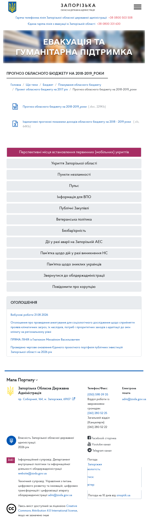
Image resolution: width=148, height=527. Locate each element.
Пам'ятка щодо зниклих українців (74, 264)
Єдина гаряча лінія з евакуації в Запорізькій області (61, 24)
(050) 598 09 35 (97, 394)
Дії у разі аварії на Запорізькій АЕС (74, 242)
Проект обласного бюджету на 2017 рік (41, 89)
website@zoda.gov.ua (32, 473)
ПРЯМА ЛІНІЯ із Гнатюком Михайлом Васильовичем (45, 339)
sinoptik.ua (123, 495)
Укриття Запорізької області (74, 163)
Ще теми (32, 84)
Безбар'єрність (74, 231)
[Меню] (137, 7)
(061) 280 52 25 (97, 413)
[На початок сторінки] (74, 520)
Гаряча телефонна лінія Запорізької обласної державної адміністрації (61, 17)
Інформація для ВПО (74, 197)
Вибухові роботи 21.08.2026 (29, 315)
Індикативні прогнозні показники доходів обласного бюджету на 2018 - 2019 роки (77, 121)
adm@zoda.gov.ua (134, 399)
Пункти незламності (74, 175)
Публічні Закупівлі (74, 208)
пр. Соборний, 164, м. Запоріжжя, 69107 (44, 399)
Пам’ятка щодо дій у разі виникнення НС (74, 253)
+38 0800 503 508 (120, 17)
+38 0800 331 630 (108, 24)
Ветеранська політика (74, 220)
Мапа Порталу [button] (21, 380)
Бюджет (48, 84)
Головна (16, 84)
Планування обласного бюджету (79, 84)
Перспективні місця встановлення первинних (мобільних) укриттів (74, 152)
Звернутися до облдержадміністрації (74, 276)
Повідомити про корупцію (74, 287)
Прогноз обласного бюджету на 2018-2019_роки (55, 106)
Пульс (74, 186)
